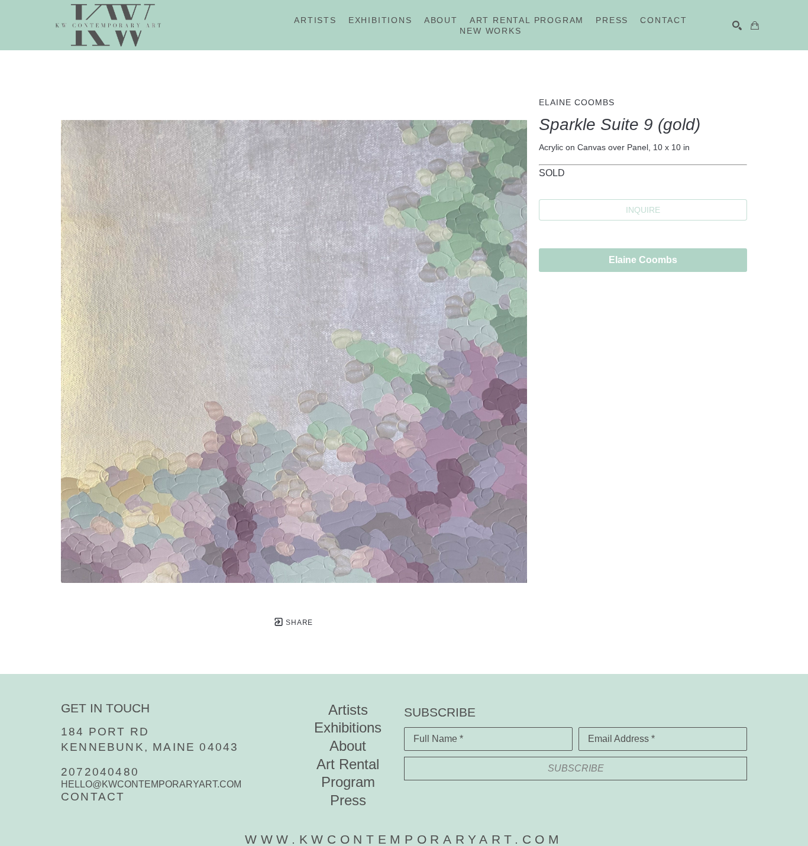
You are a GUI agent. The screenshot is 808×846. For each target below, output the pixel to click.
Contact (93, 796)
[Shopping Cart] (755, 25)
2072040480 (100, 772)
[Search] (737, 25)
